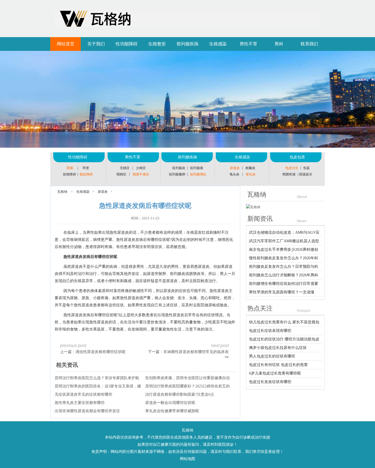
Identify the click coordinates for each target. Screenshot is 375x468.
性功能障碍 (127, 44)
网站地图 (187, 459)
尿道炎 (235, 168)
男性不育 (248, 44)
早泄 (85, 168)
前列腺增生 (198, 174)
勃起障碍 (86, 174)
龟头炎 (234, 174)
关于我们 (96, 44)
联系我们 (309, 44)
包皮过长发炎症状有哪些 (270, 382)
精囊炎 (250, 168)
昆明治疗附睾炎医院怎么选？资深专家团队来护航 (97, 378)
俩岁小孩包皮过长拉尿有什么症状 (278, 348)
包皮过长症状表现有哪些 (270, 331)
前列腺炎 (178, 168)
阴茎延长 (305, 174)
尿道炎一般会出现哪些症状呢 (170, 403)
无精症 (125, 168)
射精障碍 (69, 174)
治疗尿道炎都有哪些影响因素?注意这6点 (179, 394)
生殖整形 (157, 44)
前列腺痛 (196, 168)
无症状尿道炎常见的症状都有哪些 (83, 394)
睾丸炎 (251, 174)
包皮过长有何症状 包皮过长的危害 (278, 365)
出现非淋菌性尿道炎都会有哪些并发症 (87, 411)
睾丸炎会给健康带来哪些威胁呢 (172, 411)
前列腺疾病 (187, 44)
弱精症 (121, 174)
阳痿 (70, 168)
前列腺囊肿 (177, 174)
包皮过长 (291, 168)
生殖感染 (218, 44)
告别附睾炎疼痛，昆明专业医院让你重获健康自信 (187, 378)
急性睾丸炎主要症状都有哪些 (80, 403)
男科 (279, 44)
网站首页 (65, 44)
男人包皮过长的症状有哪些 (272, 356)
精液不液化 (141, 174)
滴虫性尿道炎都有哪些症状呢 (100, 352)
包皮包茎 (297, 157)
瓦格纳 (62, 192)
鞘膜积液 (289, 174)
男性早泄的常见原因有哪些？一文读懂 (281, 292)
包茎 (306, 168)
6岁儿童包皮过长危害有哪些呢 (275, 373)
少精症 (141, 168)
